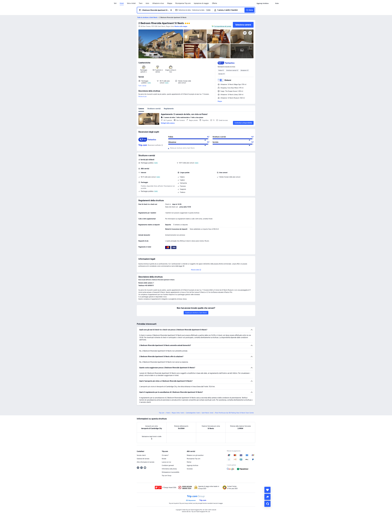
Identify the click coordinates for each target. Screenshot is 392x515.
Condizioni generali (168, 465)
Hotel (122, 3)
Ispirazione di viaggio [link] (201, 3)
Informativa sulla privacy (169, 469)
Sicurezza (190, 469)
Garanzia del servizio (143, 458)
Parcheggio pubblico (147, 163)
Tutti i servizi (142, 85)
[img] (160, 43)
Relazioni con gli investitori (195, 455)
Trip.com (161, 413)
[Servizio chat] (267, 504)
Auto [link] (147, 3)
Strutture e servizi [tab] (154, 109)
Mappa (169, 3)
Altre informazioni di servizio (145, 462)
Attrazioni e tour (158, 3)
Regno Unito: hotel (178, 413)
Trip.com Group (166, 475)
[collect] (267, 490)
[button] (272, 3)
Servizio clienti (141, 455)
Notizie (164, 458)
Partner (189, 462)
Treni (140, 3)
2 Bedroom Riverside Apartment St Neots (161, 23)
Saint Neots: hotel (207, 413)
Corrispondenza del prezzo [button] (222, 26)
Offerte (214, 3)
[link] (262, 3)
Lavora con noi (166, 462)
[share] (267, 497)
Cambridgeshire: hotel (193, 413)
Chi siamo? (165, 455)
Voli (115, 3)
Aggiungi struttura (192, 465)
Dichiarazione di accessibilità (170, 472)
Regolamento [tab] (169, 109)
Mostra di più (142, 96)
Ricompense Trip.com (183, 3)
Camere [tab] (141, 109)
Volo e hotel (131, 3)
